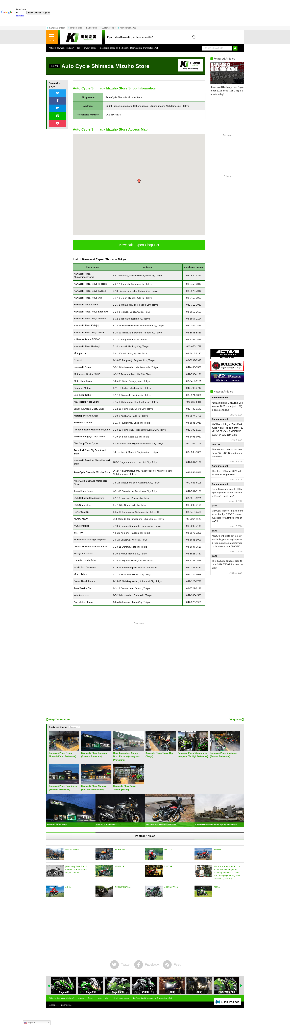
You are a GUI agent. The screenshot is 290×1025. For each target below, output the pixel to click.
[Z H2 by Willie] (154, 891)
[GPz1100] (154, 854)
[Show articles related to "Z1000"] (117, 985)
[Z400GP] (154, 871)
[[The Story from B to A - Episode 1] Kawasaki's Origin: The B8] (55, 871)
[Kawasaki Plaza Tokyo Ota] (161, 749)
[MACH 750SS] (55, 854)
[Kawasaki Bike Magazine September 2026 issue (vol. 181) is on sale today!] (227, 73)
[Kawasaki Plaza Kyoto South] (64, 749)
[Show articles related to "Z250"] (172, 985)
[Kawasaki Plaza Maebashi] (225, 749)
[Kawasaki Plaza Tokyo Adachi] (128, 782)
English (31, 1022)
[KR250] (203, 891)
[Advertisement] (139, 670)
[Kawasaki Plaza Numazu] (96, 782)
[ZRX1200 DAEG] (104, 891)
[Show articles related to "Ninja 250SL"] (90, 985)
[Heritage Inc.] (227, 1002)
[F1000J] (203, 854)
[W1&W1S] (104, 871)
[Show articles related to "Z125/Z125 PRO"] (199, 985)
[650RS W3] (104, 854)
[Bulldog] (227, 369)
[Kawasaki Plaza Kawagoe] (96, 749)
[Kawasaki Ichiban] (81, 37)
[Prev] (49, 985)
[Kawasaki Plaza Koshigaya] (64, 782)
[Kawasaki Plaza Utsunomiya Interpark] (193, 749)
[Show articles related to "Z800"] (144, 985)
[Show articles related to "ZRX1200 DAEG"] (226, 985)
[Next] (241, 985)
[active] (227, 358)
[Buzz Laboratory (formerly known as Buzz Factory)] (128, 749)
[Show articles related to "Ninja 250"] (63, 985)
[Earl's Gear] (227, 381)
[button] (139, 181)
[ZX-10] (55, 891)
